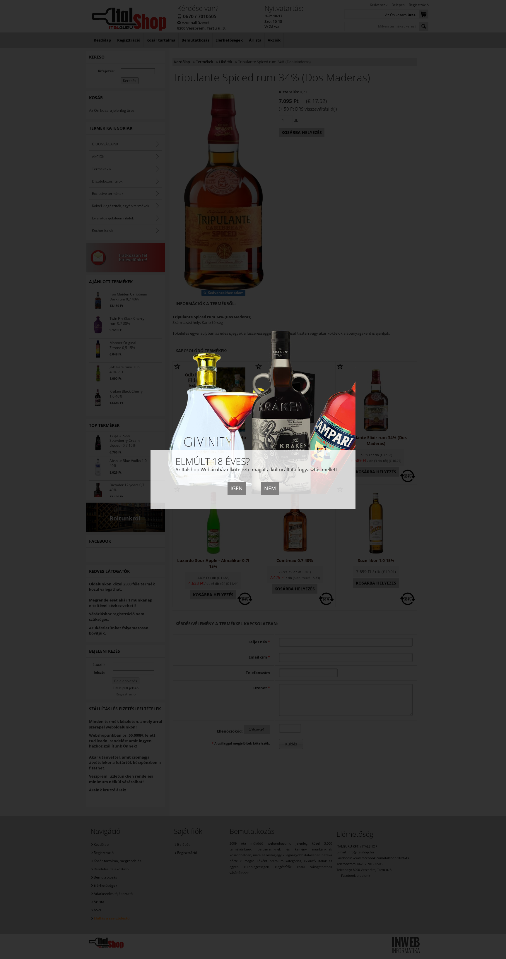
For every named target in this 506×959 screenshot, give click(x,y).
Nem (270, 488)
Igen (236, 488)
